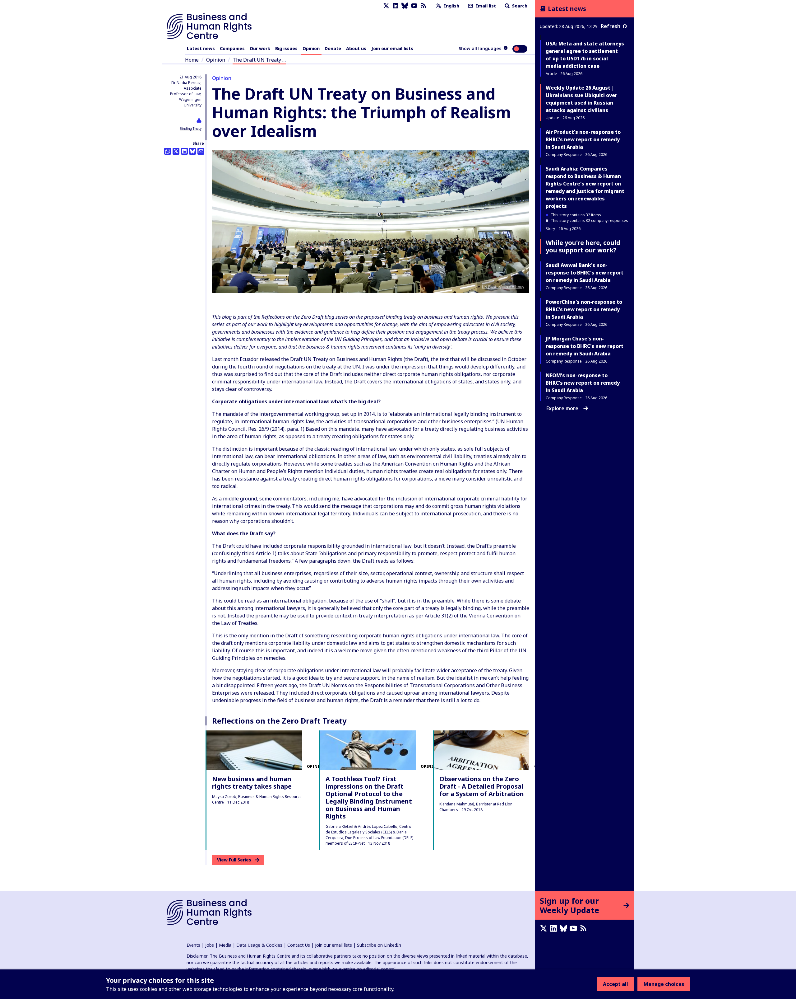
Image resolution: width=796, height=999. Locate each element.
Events (193, 945)
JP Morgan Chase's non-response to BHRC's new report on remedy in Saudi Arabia (584, 346)
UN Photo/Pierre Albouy (503, 286)
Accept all (615, 984)
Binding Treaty (190, 128)
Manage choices (664, 984)
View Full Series (234, 860)
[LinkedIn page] (395, 5)
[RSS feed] (423, 5)
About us (356, 48)
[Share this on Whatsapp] (167, 151)
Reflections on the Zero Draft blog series (304, 316)
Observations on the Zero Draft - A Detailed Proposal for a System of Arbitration (481, 786)
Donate (333, 48)
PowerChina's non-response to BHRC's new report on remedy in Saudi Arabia (584, 309)
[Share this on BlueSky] (192, 151)
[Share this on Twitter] (176, 151)
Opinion (311, 48)
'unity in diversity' (432, 346)
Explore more (562, 408)
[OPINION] (254, 750)
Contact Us (298, 945)
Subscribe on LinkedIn (379, 945)
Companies (232, 48)
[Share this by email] (200, 151)
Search (519, 6)
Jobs (209, 945)
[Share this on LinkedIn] (184, 151)
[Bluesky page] (405, 5)
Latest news (201, 48)
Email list (485, 6)
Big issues (286, 48)
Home (192, 59)
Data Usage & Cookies (259, 945)
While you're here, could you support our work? (583, 246)
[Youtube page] (414, 5)
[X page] (386, 5)
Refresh (610, 26)
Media (225, 945)
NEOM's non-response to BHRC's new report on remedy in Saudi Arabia (583, 383)
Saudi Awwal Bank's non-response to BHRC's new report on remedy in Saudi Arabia (584, 273)
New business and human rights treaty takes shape (252, 782)
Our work (260, 48)
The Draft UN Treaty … (259, 59)
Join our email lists (392, 48)
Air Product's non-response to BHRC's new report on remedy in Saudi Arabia (583, 139)
